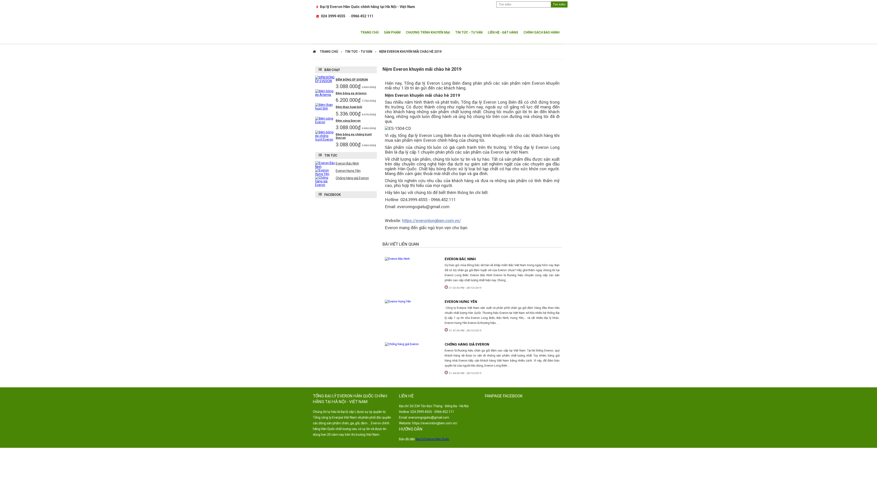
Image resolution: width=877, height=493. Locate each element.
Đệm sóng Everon (348, 120)
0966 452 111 (362, 16)
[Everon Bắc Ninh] (412, 259)
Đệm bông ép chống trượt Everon (354, 136)
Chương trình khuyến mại (428, 32)
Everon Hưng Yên (461, 302)
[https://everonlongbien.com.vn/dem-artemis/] (325, 95)
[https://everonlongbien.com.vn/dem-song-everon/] (325, 122)
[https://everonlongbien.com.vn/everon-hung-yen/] (325, 174)
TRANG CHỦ (369, 32)
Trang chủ (329, 51)
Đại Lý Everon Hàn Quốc (432, 439)
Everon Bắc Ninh (460, 259)
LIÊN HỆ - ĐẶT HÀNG (503, 32)
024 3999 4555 (333, 16)
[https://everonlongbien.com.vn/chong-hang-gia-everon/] (325, 185)
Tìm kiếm (559, 4)
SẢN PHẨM (392, 32)
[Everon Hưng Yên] (412, 301)
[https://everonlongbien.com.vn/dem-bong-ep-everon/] (325, 81)
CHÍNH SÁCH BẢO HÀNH (541, 32)
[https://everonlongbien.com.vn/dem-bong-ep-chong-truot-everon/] (325, 139)
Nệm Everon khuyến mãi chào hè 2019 (410, 51)
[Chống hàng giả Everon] (412, 344)
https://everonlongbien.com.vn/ (431, 220)
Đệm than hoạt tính (349, 107)
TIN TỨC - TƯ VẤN (469, 32)
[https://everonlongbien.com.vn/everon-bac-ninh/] (325, 166)
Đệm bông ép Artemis (351, 93)
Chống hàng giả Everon (467, 344)
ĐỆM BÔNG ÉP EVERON (352, 79)
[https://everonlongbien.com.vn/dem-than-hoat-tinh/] (325, 108)
